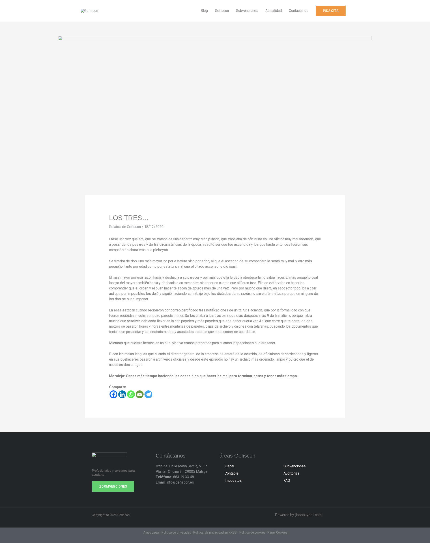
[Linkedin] (122, 394)
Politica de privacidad (176, 532)
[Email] (140, 394)
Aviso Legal (151, 532)
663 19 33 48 (175, 477)
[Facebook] (113, 394)
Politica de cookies (252, 532)
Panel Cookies (277, 532)
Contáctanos (170, 456)
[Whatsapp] (131, 394)
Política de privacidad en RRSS (215, 532)
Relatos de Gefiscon (125, 227)
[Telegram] (148, 394)
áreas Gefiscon (237, 456)
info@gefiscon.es (175, 482)
